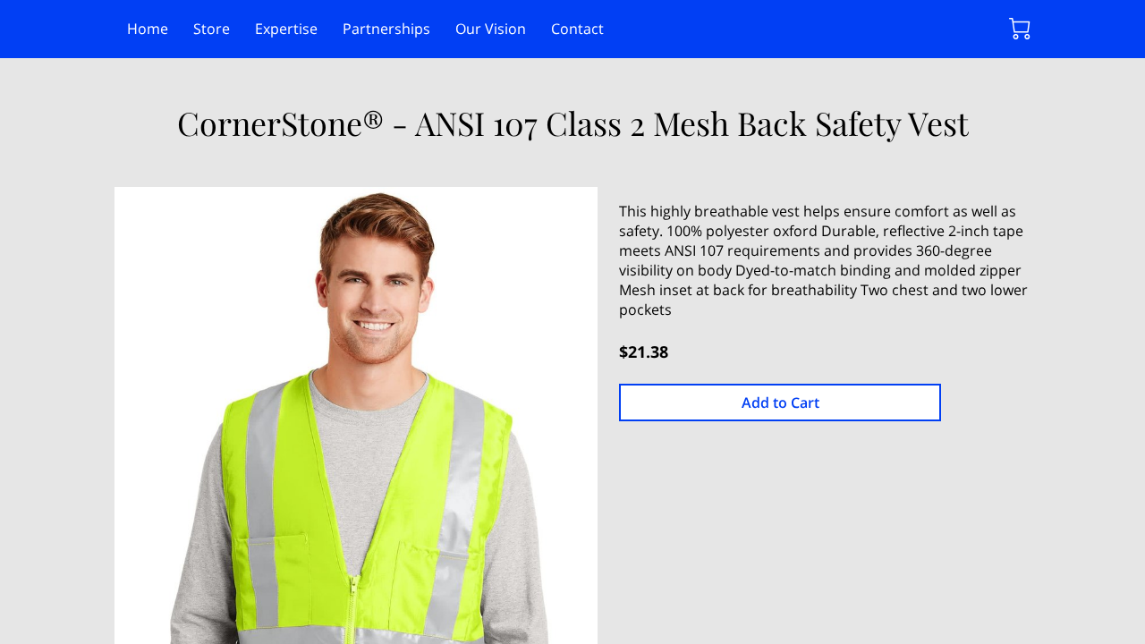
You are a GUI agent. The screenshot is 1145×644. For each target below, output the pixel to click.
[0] (1019, 28)
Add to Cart (780, 402)
